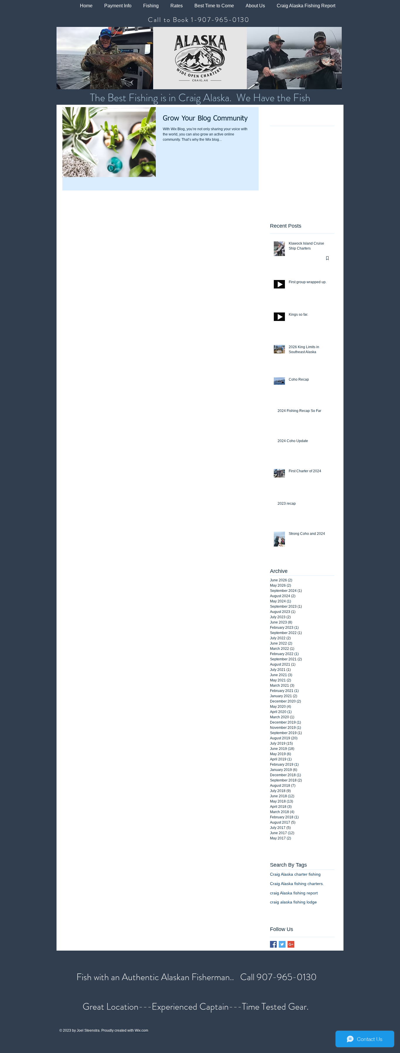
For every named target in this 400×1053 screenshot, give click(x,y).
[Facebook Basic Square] (273, 944)
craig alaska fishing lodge (293, 902)
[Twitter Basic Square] (282, 944)
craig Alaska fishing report (294, 893)
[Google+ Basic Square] (291, 944)
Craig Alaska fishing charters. (297, 883)
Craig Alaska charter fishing (295, 874)
